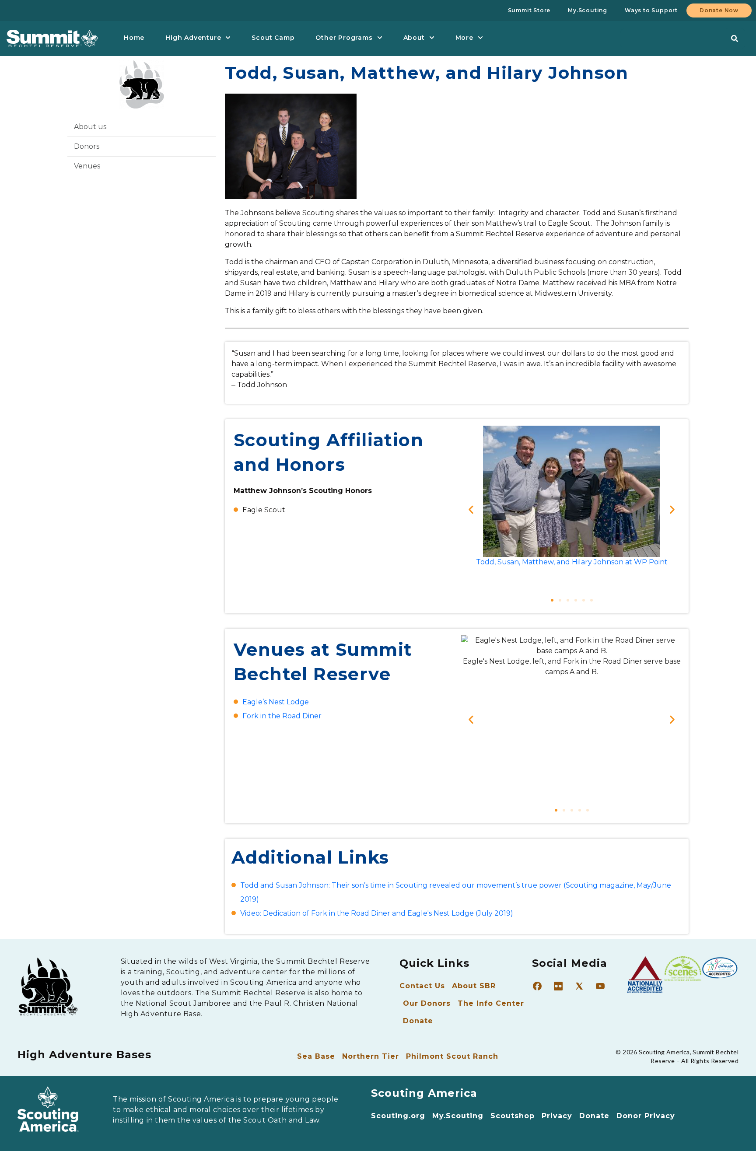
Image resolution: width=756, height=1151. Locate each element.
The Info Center (491, 1003)
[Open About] (431, 37)
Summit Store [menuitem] (529, 10)
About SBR (474, 986)
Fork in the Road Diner (282, 716)
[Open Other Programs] (379, 37)
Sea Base (316, 1056)
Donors (86, 146)
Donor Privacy (645, 1116)
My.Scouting (457, 1116)
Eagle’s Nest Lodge (275, 702)
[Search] (734, 38)
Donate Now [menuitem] (719, 10)
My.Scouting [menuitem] (587, 10)
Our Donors (427, 1003)
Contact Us (422, 986)
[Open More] (480, 37)
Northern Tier (370, 1056)
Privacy (557, 1116)
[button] (471, 509)
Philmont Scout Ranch (452, 1056)
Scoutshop (512, 1116)
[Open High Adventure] (228, 37)
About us (90, 126)
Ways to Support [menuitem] (651, 10)
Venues (87, 166)
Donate (418, 1021)
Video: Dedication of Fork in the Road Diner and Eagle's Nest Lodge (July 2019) (376, 913)
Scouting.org (398, 1116)
